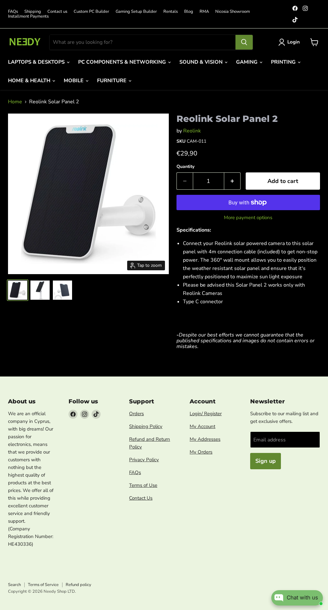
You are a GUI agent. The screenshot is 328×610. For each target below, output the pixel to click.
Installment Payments (28, 16)
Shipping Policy (145, 426)
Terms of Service (43, 585)
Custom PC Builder (91, 11)
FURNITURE (112, 80)
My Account (202, 426)
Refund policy (78, 585)
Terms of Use (143, 485)
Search (14, 585)
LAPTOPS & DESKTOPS (37, 62)
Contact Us (140, 498)
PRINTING (284, 62)
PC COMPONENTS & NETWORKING (122, 62)
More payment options (248, 217)
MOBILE (74, 80)
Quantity (185, 166)
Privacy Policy (144, 459)
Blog (188, 11)
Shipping (32, 11)
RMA (204, 11)
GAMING (247, 62)
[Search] (244, 42)
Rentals (170, 11)
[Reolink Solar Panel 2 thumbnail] (17, 290)
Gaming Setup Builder (136, 11)
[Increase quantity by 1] (232, 181)
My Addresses (205, 439)
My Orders (201, 452)
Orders (136, 413)
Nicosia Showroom (232, 11)
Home (15, 102)
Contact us (57, 11)
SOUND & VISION (201, 62)
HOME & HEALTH (30, 80)
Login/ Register (206, 413)
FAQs (13, 11)
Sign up (265, 461)
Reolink (192, 130)
